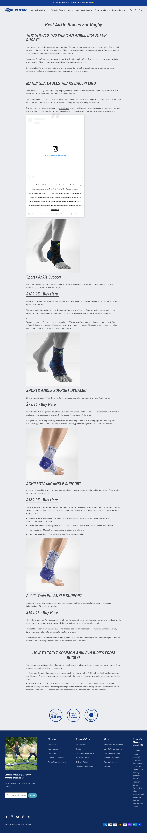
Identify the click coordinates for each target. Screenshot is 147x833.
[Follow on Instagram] (12, 816)
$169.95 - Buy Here (42, 499)
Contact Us (81, 744)
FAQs (78, 749)
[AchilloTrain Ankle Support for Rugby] (73, 454)
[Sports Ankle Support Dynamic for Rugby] (73, 359)
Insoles (107, 766)
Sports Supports (111, 762)
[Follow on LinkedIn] (28, 816)
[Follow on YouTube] (17, 816)
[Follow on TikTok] (23, 816)
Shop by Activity (82, 10)
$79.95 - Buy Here (41, 404)
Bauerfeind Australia (48, 214)
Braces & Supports (112, 757)
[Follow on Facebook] (6, 816)
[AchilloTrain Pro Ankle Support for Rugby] (73, 565)
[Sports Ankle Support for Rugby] (73, 246)
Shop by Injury (101, 10)
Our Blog (52, 753)
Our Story (52, 744)
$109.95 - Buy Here (42, 294)
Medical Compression (113, 744)
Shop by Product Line (61, 10)
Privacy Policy (82, 762)
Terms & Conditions (84, 766)
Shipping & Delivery (85, 753)
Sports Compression (113, 749)
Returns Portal (82, 757)
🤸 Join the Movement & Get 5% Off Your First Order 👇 (73, 3)
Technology (53, 749)
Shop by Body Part (37, 10)
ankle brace (64, 108)
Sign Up (32, 795)
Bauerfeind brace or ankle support (51, 59)
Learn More (117, 10)
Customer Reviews (56, 757)
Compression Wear (112, 753)
